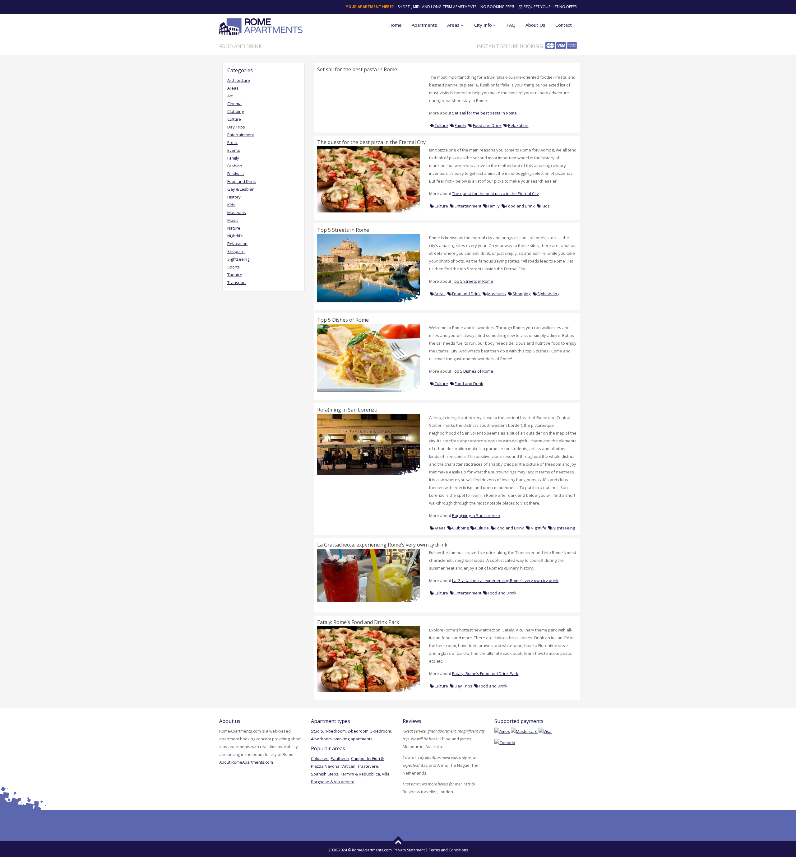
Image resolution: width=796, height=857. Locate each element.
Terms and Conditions (448, 850)
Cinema (234, 103)
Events (233, 150)
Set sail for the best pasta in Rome (357, 69)
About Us (535, 25)
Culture (234, 119)
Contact (563, 25)
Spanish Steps (324, 774)
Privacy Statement (410, 850)
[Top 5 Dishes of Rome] (368, 357)
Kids (231, 204)
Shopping (236, 251)
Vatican (348, 766)
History (234, 197)
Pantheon (340, 758)
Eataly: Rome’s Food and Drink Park (358, 622)
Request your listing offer (550, 6)
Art (230, 96)
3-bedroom (380, 731)
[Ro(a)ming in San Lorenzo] (368, 444)
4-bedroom (321, 739)
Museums (236, 212)
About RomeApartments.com (246, 762)
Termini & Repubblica (360, 774)
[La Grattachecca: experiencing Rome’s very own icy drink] (368, 575)
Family (233, 158)
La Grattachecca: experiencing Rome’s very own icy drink (382, 544)
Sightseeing (238, 259)
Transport (236, 282)
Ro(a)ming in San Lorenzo (347, 409)
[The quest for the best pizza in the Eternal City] (368, 179)
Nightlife (235, 236)
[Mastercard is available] (524, 731)
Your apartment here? (370, 6)
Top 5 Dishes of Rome (343, 319)
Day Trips (236, 127)
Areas (453, 25)
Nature (233, 228)
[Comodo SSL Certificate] (504, 742)
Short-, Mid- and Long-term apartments (437, 6)
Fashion (234, 166)
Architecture (238, 80)
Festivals (235, 173)
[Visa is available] (545, 731)
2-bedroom (358, 731)
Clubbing (235, 111)
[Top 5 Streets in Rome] (368, 267)
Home (395, 25)
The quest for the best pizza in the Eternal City (371, 142)
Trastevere (367, 766)
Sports (233, 267)
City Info (483, 25)
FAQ (511, 25)
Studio (317, 731)
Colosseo (320, 758)
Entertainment (240, 134)
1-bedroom (335, 731)
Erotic (232, 142)
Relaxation (237, 243)
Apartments (424, 25)
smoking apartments (353, 739)
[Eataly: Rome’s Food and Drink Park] (368, 659)
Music (232, 220)
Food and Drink (241, 181)
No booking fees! (497, 6)
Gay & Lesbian (241, 189)
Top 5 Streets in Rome (343, 229)
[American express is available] (502, 731)
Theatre (234, 274)
